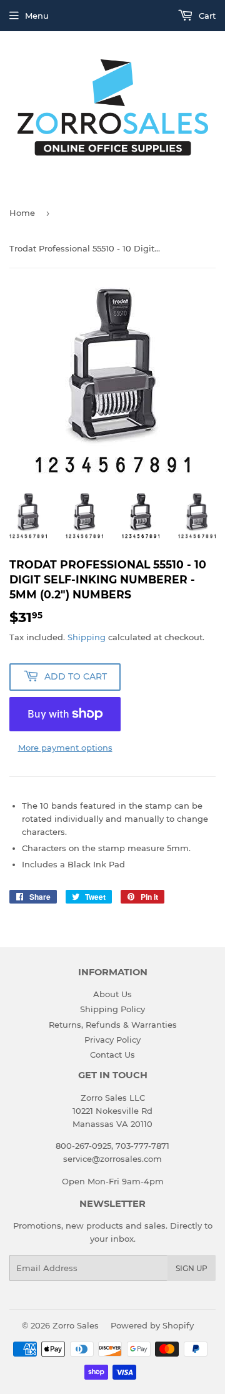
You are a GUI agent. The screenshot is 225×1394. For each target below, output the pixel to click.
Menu (37, 16)
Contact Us (112, 1055)
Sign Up (192, 1268)
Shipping (87, 637)
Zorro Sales (75, 1325)
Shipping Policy (112, 1009)
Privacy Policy (112, 1040)
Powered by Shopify (152, 1325)
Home (22, 213)
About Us (112, 994)
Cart (206, 16)
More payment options (65, 748)
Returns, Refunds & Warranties (113, 1025)
